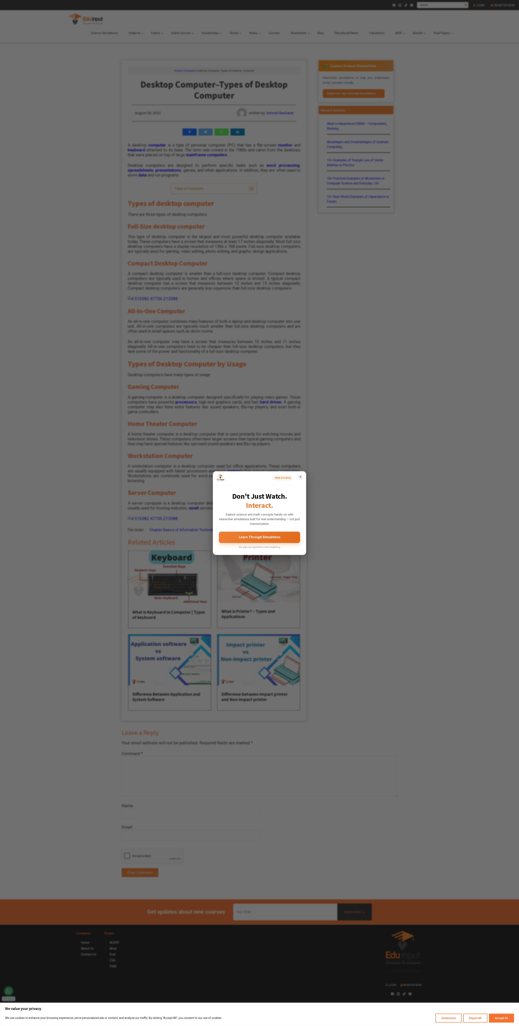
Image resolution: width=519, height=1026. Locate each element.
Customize (448, 1018)
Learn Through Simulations (259, 537)
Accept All (501, 1018)
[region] (259, 1014)
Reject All (475, 1018)
